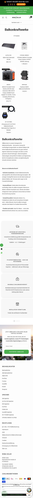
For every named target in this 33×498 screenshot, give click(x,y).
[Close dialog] (31, 483)
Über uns (4, 448)
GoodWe (4, 384)
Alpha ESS (8, 55)
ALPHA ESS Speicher (7, 401)
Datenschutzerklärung (8, 443)
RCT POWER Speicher (8, 415)
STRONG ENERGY (24, 55)
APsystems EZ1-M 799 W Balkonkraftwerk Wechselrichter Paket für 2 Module (8, 127)
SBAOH (8, 84)
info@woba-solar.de (7, 466)
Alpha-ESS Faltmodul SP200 (8, 58)
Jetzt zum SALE (21, 4)
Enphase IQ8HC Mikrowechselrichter (24, 88)
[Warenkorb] (30, 17)
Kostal (4, 386)
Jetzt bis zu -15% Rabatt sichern (16, 494)
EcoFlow (4, 378)
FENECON (5, 409)
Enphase (24, 84)
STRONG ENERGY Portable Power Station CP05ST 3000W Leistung (24, 59)
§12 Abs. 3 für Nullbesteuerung (10, 426)
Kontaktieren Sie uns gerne (9, 468)
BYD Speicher (5, 404)
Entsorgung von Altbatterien (10, 446)
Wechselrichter (6, 370)
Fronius (4, 381)
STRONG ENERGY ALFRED (9, 417)
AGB (3, 432)
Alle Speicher (5, 398)
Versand (4, 437)
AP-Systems (8, 121)
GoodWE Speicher (7, 412)
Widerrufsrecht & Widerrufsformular (12, 435)
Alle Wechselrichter (7, 373)
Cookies (4, 440)
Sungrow (4, 389)
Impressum (5, 429)
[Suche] (6, 17)
